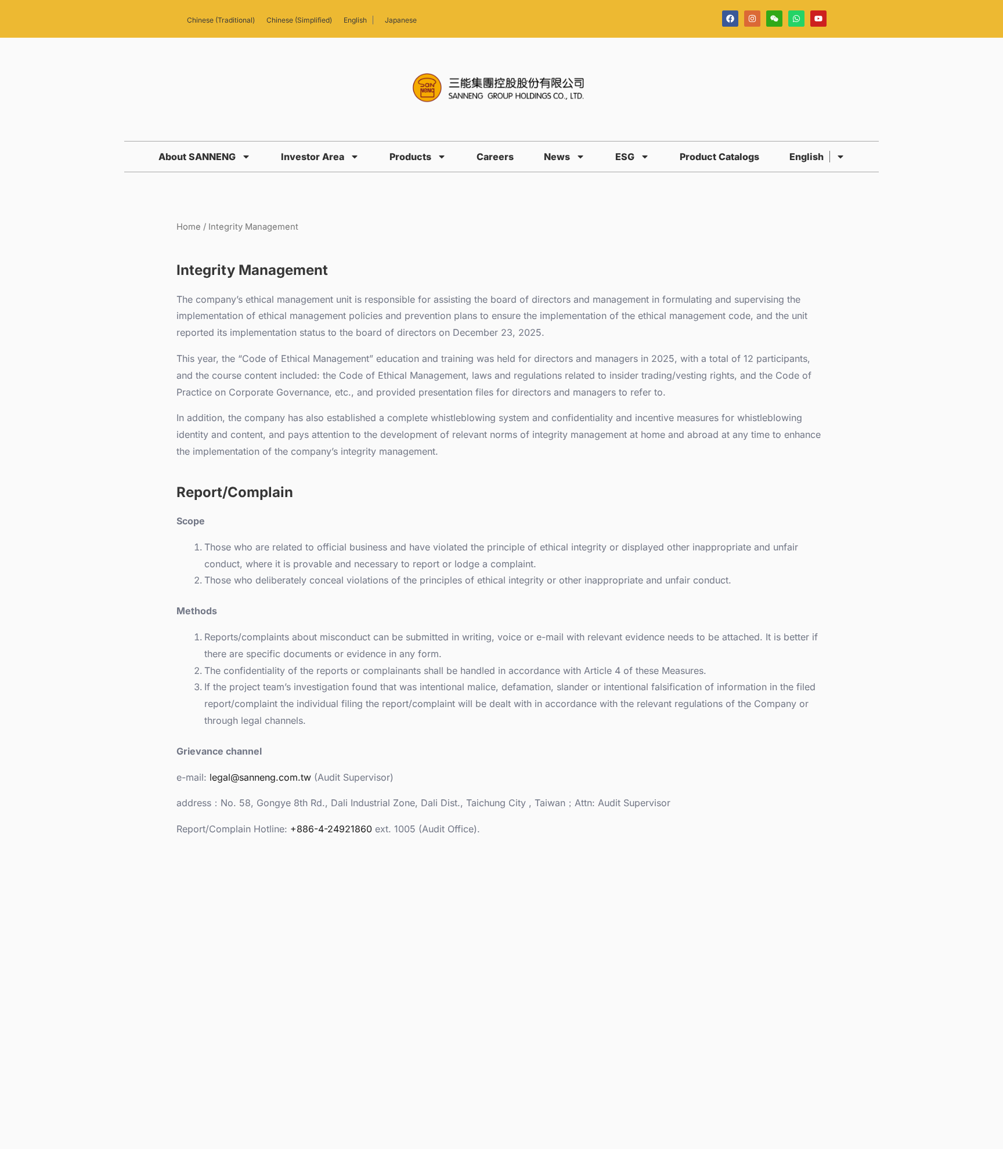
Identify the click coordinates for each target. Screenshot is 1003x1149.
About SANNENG (197, 156)
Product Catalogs (719, 156)
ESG (624, 156)
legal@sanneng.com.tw (260, 777)
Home (188, 227)
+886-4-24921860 (331, 829)
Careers (495, 156)
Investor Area (312, 156)
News (557, 156)
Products (410, 156)
